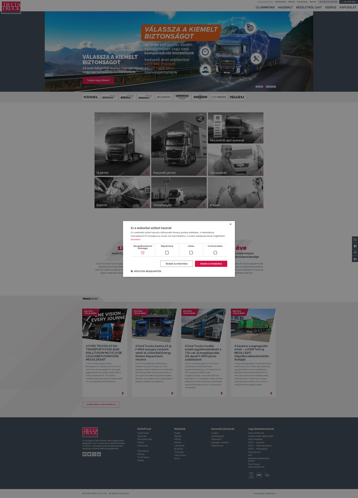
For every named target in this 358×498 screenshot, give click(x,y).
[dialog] (179, 249)
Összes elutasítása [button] (177, 263)
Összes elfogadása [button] (211, 263)
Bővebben (136, 239)
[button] (146, 271)
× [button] (230, 224)
